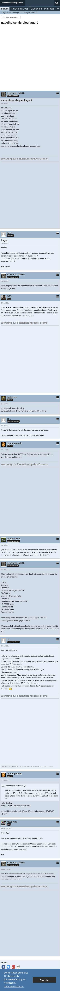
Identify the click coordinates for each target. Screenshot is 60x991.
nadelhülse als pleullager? (20, 22)
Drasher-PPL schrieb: (14, 786)
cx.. (41, 766)
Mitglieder (49, 9)
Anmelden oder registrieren (12, 3)
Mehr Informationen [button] (14, 986)
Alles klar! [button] (44, 980)
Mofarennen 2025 (19, 9)
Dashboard (36, 9)
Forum (4, 9)
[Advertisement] (30, 57)
